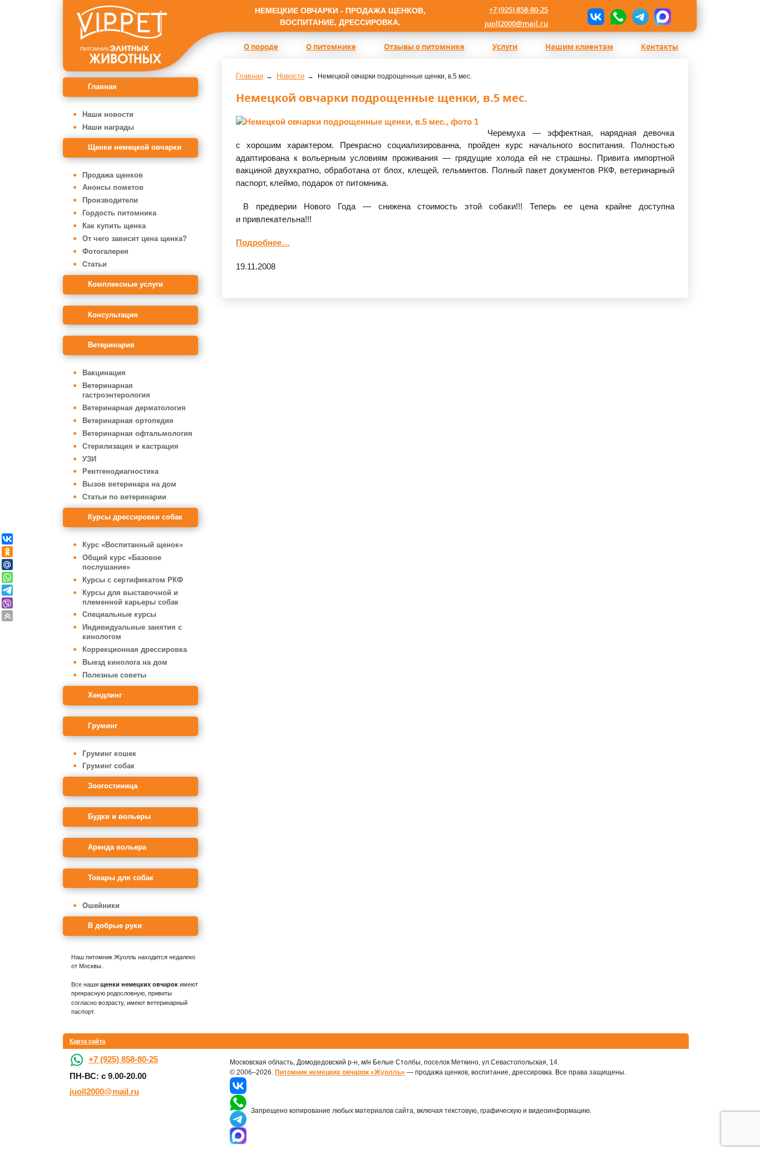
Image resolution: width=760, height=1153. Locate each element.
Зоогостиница (112, 786)
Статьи (94, 264)
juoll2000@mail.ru (516, 23)
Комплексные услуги (125, 284)
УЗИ (89, 459)
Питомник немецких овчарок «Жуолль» (340, 1072)
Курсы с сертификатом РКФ (132, 580)
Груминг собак (108, 766)
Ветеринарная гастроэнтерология (116, 390)
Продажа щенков (112, 175)
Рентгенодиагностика (120, 471)
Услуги (504, 47)
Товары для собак (121, 878)
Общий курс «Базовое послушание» (121, 562)
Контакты (659, 47)
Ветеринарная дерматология (134, 408)
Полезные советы (114, 675)
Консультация (113, 315)
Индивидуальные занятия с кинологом (132, 632)
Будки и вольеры (119, 816)
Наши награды (108, 127)
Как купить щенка (114, 226)
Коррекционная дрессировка (134, 649)
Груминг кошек (109, 753)
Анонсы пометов (113, 187)
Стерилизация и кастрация (130, 446)
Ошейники (101, 905)
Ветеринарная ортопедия (128, 420)
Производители (110, 200)
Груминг (102, 726)
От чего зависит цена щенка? (134, 238)
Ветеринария (111, 345)
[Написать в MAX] (662, 16)
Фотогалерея (105, 251)
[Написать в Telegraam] (640, 16)
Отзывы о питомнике (424, 47)
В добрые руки (115, 925)
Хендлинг (105, 695)
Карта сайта (87, 1041)
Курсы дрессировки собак (135, 517)
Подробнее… (263, 242)
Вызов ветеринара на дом (129, 484)
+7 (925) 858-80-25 (518, 9)
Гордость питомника (119, 213)
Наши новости (108, 114)
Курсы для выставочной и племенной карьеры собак (130, 597)
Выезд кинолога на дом (124, 662)
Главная (102, 86)
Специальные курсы (119, 614)
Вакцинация (104, 373)
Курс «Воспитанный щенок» (132, 545)
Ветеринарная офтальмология (137, 433)
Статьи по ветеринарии (124, 497)
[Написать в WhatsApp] (618, 16)
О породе (261, 47)
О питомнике (331, 47)
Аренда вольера (117, 847)
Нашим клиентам (579, 47)
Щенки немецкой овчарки (134, 147)
